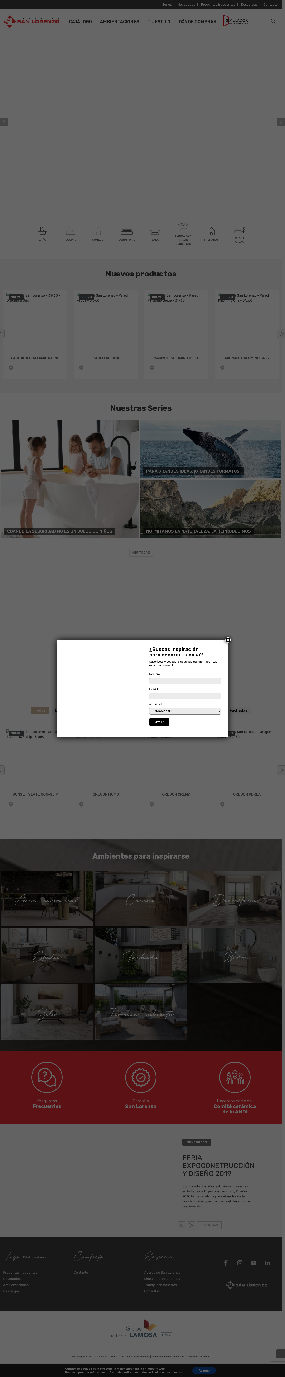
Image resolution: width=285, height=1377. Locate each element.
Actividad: (156, 704)
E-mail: (154, 689)
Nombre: (155, 674)
